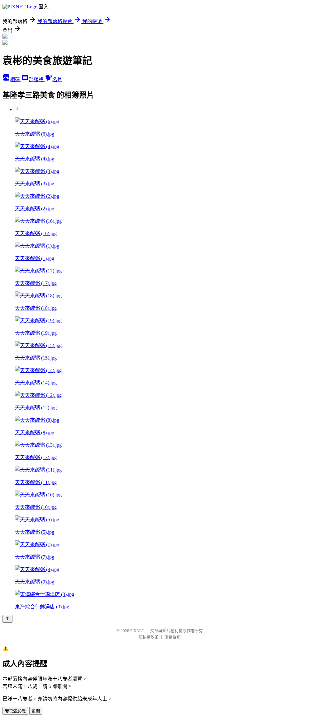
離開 (36, 711)
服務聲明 (172, 637)
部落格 (37, 79)
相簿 (15, 79)
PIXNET (137, 630)
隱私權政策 (148, 637)
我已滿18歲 (15, 711)
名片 (57, 79)
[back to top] (7, 619)
